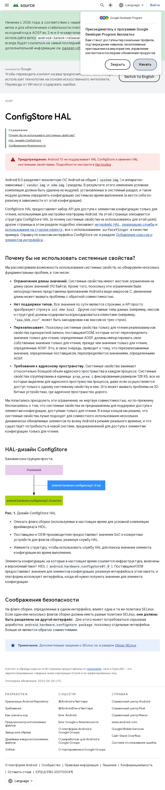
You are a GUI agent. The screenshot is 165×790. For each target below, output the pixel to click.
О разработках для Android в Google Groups (78, 741)
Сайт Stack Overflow (126, 736)
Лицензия (109, 765)
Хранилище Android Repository (26, 701)
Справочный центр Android (131, 701)
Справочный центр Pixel (128, 708)
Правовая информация (81, 765)
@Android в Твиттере (72, 701)
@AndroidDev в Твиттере (75, 708)
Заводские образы (18, 732)
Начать (145, 64)
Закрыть (117, 64)
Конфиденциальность (136, 765)
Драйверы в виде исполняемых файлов (26, 741)
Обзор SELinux (125, 645)
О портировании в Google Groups (81, 749)
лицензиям (94, 669)
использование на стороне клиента (33, 230)
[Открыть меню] (7, 5)
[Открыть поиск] (102, 5)
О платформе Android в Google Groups (74, 730)
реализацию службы (138, 224)
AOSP (8, 101)
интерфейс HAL (107, 224)
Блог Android (67, 715)
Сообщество (51, 765)
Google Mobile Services (128, 729)
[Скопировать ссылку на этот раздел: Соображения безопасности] (83, 600)
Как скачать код (16, 715)
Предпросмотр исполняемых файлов (25, 723)
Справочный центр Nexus (129, 715)
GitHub (10, 749)
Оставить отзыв (19, 772)
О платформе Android (21, 765)
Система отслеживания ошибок (134, 743)
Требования (13, 708)
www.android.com (124, 722)
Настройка (103, 164)
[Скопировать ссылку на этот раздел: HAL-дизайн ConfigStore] (71, 450)
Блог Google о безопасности (78, 722)
